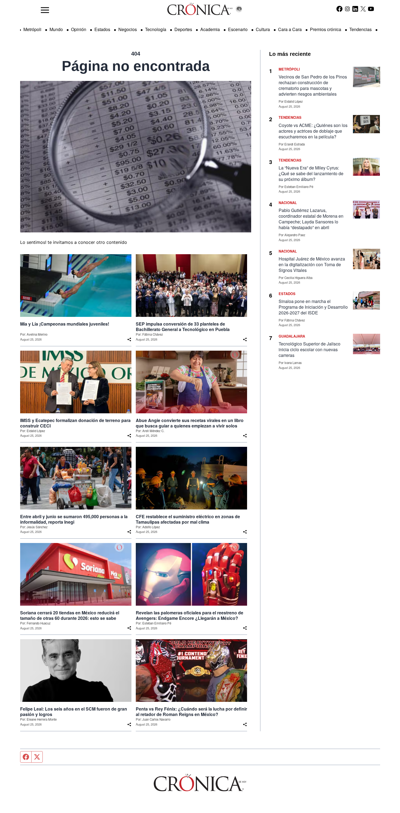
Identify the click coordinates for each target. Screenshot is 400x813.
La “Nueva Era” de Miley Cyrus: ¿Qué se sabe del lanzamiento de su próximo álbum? (311, 173)
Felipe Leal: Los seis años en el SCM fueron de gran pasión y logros (73, 711)
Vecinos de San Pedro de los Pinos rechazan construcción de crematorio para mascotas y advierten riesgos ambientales (313, 85)
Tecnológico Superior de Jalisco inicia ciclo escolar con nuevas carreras (309, 349)
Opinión (78, 29)
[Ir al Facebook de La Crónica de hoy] (339, 8)
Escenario (238, 29)
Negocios (127, 29)
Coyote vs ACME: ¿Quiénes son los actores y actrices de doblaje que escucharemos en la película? (313, 131)
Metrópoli (32, 29)
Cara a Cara (290, 29)
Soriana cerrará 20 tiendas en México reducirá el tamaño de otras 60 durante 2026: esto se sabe (69, 615)
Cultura (263, 29)
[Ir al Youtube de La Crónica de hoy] (371, 8)
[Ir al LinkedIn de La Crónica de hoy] (355, 8)
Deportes (183, 29)
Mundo (56, 29)
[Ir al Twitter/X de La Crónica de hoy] (363, 8)
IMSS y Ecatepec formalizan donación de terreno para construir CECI (75, 423)
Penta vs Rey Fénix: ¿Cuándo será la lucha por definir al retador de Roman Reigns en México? (191, 711)
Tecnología (155, 29)
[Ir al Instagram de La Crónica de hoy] (347, 8)
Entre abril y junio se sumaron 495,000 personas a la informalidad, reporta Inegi (74, 519)
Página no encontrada (136, 66)
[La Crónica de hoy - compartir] (129, 339)
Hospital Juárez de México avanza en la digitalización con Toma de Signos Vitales (312, 264)
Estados (102, 29)
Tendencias (360, 29)
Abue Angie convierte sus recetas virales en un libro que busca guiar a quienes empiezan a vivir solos (190, 423)
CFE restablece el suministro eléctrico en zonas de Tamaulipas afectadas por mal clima (188, 519)
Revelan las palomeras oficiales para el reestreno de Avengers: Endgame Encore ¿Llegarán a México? (189, 615)
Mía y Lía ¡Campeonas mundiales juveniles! (64, 324)
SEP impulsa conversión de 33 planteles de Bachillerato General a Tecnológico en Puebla (183, 326)
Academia (210, 29)
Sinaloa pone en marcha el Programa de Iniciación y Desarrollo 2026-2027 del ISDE (313, 307)
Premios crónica (325, 29)
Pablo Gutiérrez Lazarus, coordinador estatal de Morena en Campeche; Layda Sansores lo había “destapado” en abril (311, 218)
